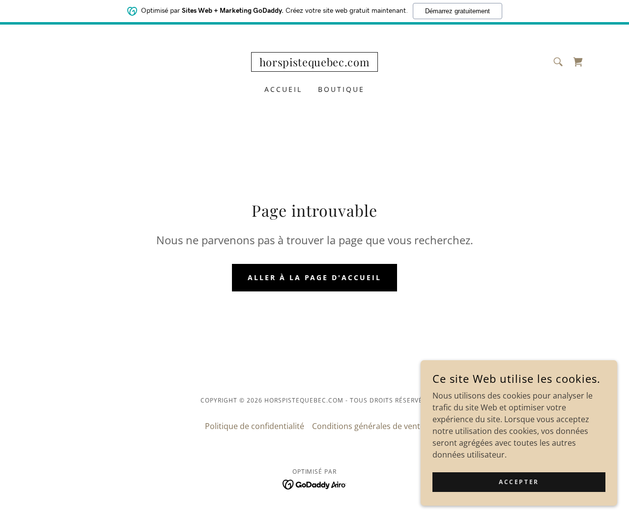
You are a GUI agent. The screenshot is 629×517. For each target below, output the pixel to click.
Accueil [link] (283, 89)
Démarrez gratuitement (457, 11)
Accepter (519, 482)
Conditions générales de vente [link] (368, 426)
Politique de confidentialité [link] (254, 426)
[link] (314, 63)
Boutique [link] (341, 89)
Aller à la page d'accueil (315, 277)
